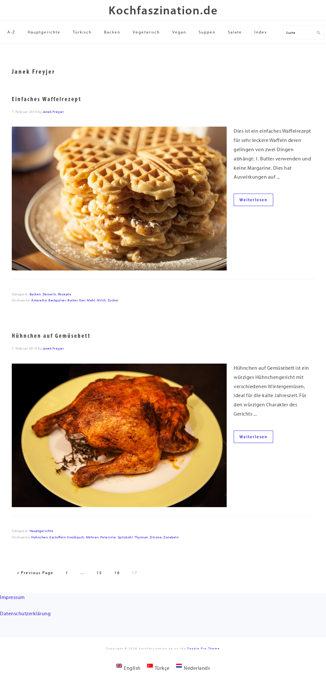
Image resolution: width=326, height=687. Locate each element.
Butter (72, 300)
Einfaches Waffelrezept (47, 99)
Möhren (92, 537)
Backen (35, 294)
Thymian (141, 537)
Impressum (12, 597)
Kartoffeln (57, 537)
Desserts (49, 294)
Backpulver (57, 300)
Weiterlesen (253, 199)
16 (117, 572)
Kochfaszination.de (163, 10)
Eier (82, 300)
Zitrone (156, 537)
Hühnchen (39, 537)
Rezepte (65, 294)
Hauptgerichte (41, 531)
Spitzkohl (125, 537)
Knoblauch (75, 537)
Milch (101, 300)
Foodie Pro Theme (204, 648)
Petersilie (108, 537)
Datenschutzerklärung (25, 613)
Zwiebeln (171, 537)
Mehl (91, 300)
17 (135, 572)
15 (99, 572)
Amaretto (39, 300)
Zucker (113, 300)
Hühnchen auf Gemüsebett (51, 335)
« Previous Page (35, 572)
